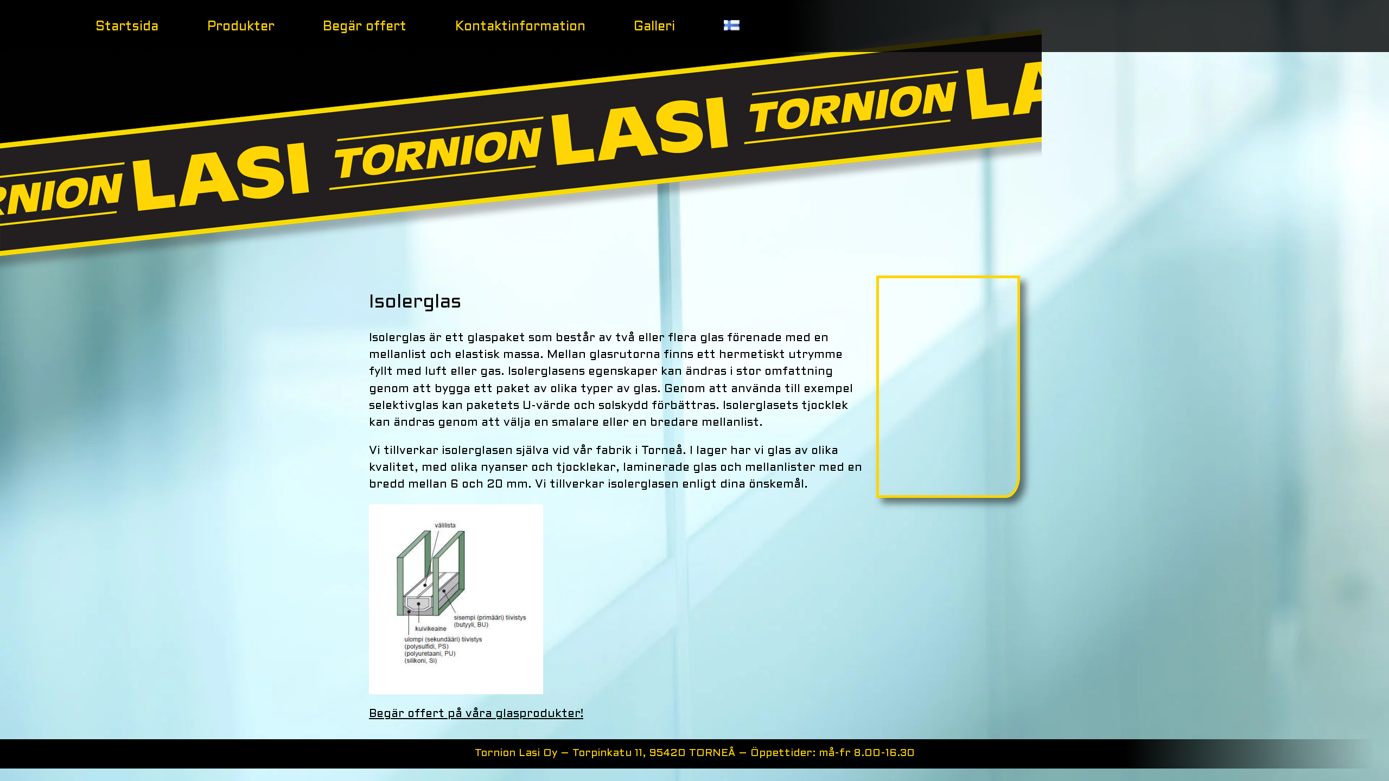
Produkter (241, 27)
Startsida (126, 27)
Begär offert (364, 27)
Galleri (654, 27)
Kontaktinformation (520, 27)
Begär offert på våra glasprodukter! (476, 714)
